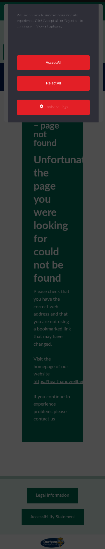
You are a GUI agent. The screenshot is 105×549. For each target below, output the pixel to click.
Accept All (53, 62)
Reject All (53, 83)
